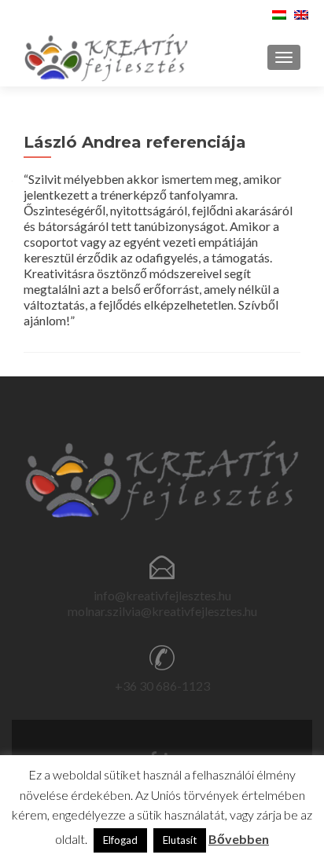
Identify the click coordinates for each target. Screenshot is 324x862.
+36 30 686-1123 (162, 685)
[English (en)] (301, 13)
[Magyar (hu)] (279, 13)
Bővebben (238, 838)
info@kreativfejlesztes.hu (162, 595)
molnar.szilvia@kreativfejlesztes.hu (162, 610)
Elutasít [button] (180, 840)
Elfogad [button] (120, 840)
